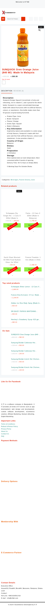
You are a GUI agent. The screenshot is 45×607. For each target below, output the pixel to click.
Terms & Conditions (8, 424)
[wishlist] (12, 230)
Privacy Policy (6, 429)
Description (6, 91)
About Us (4, 431)
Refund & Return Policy (9, 426)
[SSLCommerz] (18, 460)
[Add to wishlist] (4, 82)
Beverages (14, 180)
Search (23, 19)
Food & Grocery (24, 180)
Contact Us (5, 434)
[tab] (7, 91)
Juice (33, 180)
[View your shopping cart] (41, 19)
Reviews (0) (19, 91)
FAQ (2, 436)
